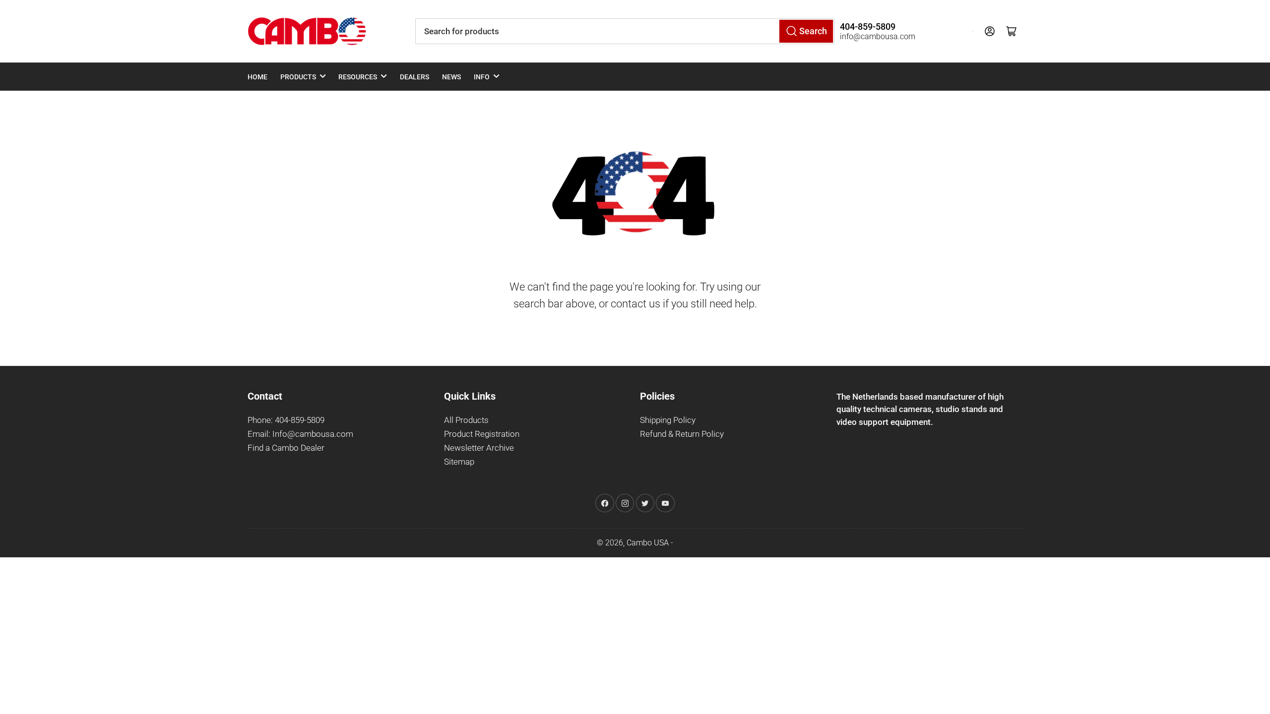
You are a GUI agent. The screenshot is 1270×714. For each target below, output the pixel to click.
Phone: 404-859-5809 (286, 420)
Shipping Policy (668, 420)
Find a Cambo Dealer (286, 448)
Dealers (414, 77)
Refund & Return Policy (682, 434)
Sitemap (459, 462)
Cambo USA (648, 542)
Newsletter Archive (479, 448)
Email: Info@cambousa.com (300, 434)
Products (298, 77)
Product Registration (481, 434)
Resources (357, 77)
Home (257, 77)
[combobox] (624, 31)
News (451, 77)
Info (482, 77)
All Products (466, 420)
